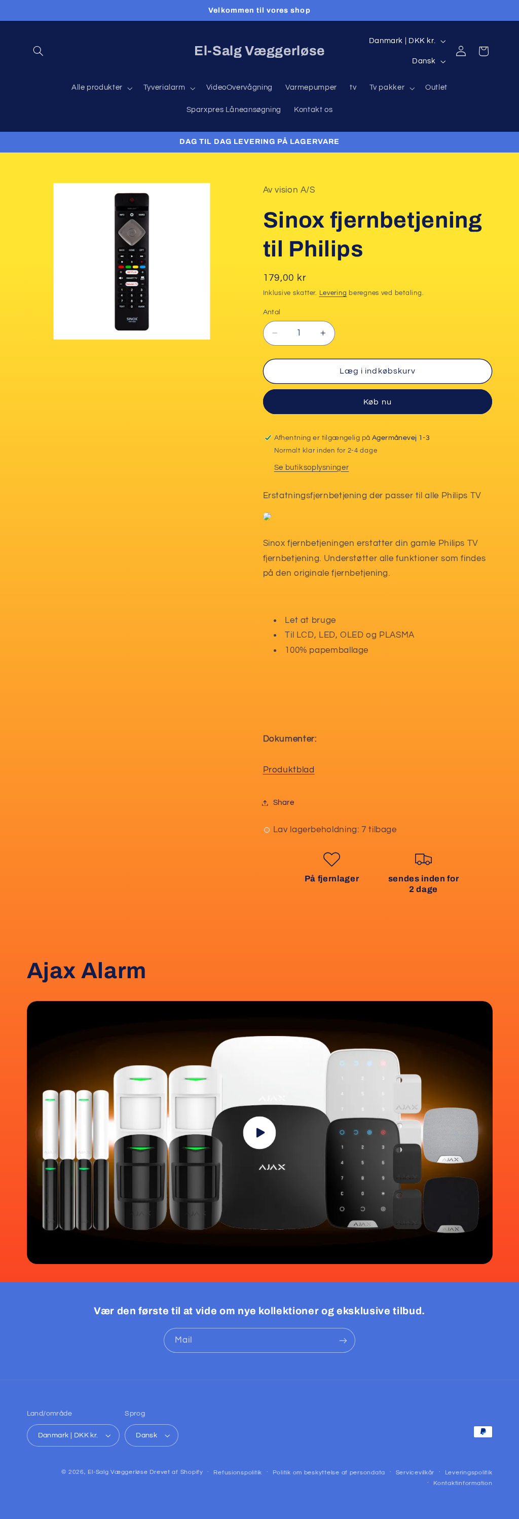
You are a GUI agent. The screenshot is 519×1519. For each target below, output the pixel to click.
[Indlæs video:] (260, 1132)
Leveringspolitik (469, 1472)
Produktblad (289, 769)
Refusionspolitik (237, 1472)
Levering (333, 293)
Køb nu (377, 402)
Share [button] (283, 802)
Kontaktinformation (462, 1483)
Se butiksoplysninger (311, 467)
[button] (38, 51)
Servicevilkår (415, 1472)
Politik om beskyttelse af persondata (329, 1472)
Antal (272, 312)
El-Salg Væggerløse (117, 1472)
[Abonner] (343, 1340)
